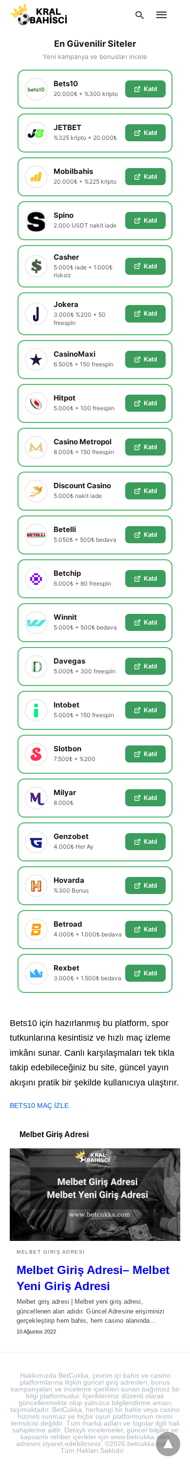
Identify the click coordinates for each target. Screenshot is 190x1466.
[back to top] (168, 1444)
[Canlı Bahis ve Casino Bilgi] (50, 14)
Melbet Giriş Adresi (51, 1252)
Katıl (150, 89)
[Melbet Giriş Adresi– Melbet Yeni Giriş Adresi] (95, 1194)
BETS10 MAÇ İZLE (39, 1105)
